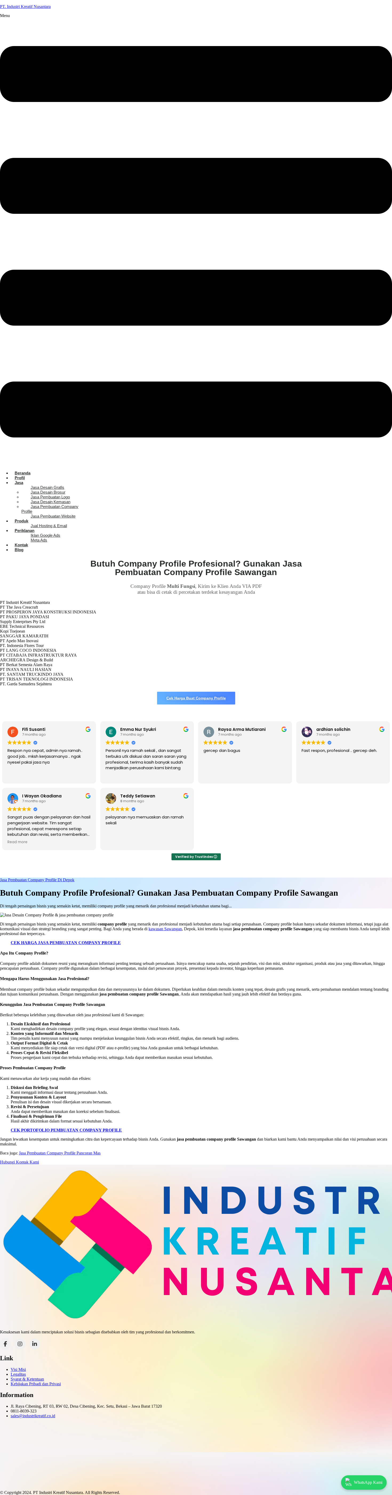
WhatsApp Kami (368, 1482)
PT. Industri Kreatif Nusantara (25, 6)
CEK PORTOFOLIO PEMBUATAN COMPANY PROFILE (66, 1130)
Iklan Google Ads (45, 535)
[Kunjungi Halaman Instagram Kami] (20, 1344)
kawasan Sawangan (165, 929)
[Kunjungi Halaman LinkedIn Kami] (34, 1344)
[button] (196, 239)
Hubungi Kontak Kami (19, 1162)
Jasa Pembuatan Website (53, 516)
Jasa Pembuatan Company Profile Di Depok (37, 880)
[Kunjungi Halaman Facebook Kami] (5, 1344)
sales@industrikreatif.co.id (33, 1416)
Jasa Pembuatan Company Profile (49, 509)
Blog (19, 549)
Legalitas (18, 1374)
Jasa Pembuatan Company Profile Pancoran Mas (60, 1153)
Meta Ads (39, 540)
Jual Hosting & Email (49, 525)
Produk (21, 521)
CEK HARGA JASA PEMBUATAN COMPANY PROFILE (66, 942)
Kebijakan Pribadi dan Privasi (36, 1384)
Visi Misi (18, 1369)
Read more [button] (17, 842)
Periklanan (24, 530)
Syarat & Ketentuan (27, 1379)
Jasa (19, 482)
